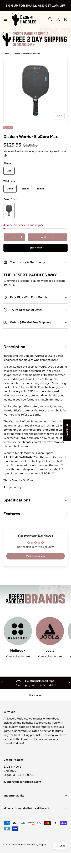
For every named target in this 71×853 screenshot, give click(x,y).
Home (6, 53)
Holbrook (17, 650)
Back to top (35, 695)
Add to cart (47, 237)
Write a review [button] (35, 556)
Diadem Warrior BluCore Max (26, 53)
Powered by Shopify (36, 844)
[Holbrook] (18, 631)
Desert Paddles (18, 844)
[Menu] (5, 19)
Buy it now (35, 247)
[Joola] (50, 631)
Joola (49, 650)
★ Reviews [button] (67, 430)
